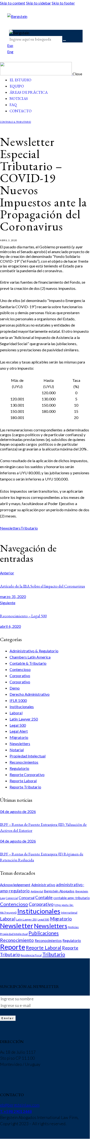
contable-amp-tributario (71, 898)
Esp (10, 45)
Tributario (29, 528)
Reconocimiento (17, 940)
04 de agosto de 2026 (18, 811)
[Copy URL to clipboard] (21, 534)
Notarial (17, 749)
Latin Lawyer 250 (24, 719)
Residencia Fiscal (31, 955)
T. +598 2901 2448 (16, 1111)
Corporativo (20, 675)
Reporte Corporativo (27, 774)
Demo (15, 688)
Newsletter (16, 926)
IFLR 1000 (18, 700)
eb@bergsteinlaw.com (19, 1105)
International (69, 912)
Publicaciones (43, 933)
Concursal (26, 898)
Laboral (16, 713)
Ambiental (37, 891)
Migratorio (19, 737)
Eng (10, 51)
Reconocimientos (24, 762)
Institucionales (22, 706)
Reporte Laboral (23, 780)
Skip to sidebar (38, 3)
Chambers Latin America (30, 657)
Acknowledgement (15, 885)
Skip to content (12, 3)
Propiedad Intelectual (27, 756)
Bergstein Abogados (59, 891)
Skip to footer (63, 3)
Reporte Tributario (25, 787)
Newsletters (10, 528)
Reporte (12, 947)
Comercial (12, 898)
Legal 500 (18, 725)
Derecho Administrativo (30, 694)
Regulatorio (19, 768)
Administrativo (43, 885)
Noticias (73, 927)
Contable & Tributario (15, 121)
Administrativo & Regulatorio (34, 651)
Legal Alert (19, 731)
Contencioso (20, 669)
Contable (44, 897)
